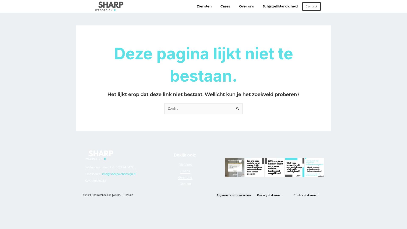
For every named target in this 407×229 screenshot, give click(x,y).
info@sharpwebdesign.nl (119, 174)
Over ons (246, 6)
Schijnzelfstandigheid (280, 6)
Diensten (204, 6)
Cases (225, 6)
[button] (234, 167)
